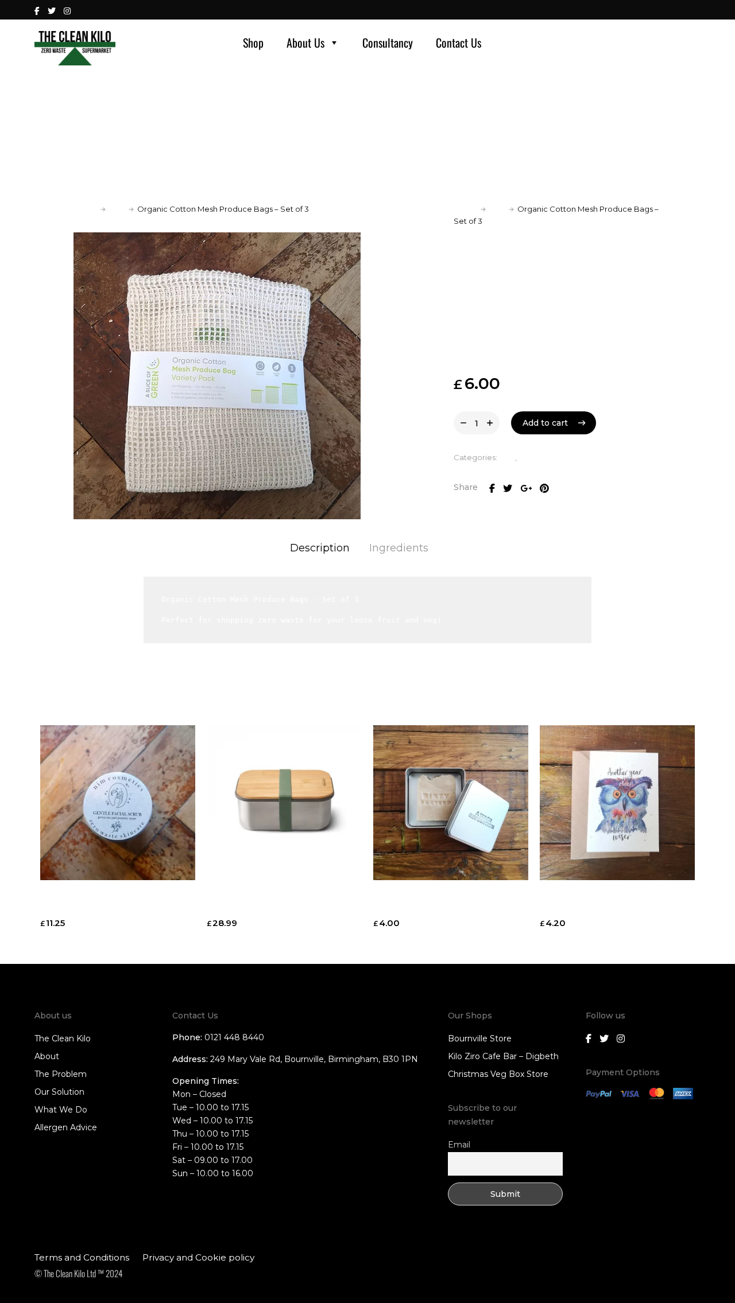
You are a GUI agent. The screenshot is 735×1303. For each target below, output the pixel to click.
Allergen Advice (65, 1127)
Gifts (117, 208)
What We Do (60, 1109)
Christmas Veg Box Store (498, 1074)
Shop (253, 42)
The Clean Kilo (62, 1038)
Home (85, 208)
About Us (305, 42)
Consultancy (387, 42)
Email (459, 1144)
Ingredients (398, 548)
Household (539, 457)
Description (320, 548)
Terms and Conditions (81, 1257)
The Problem (60, 1074)
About (46, 1056)
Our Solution (59, 1092)
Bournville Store (480, 1038)
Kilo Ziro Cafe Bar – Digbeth (503, 1056)
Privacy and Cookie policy (198, 1257)
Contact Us (458, 42)
